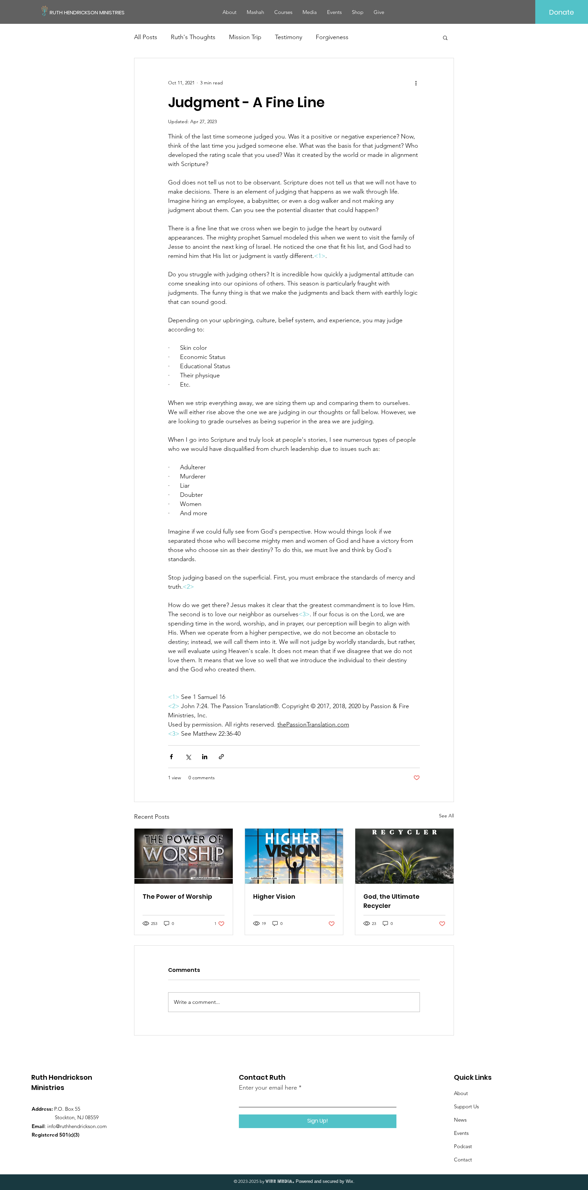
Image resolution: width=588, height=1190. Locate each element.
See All (446, 816)
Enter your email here (268, 1088)
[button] (445, 37)
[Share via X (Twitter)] (188, 756)
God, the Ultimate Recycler (391, 901)
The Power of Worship (177, 896)
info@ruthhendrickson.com (77, 1126)
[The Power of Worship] (183, 856)
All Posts (145, 37)
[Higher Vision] (294, 856)
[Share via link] (221, 756)
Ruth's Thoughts (193, 37)
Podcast (463, 1146)
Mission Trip (245, 37)
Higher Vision (274, 896)
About (461, 1093)
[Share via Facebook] (171, 756)
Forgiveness (332, 37)
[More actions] (416, 83)
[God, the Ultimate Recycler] (404, 856)
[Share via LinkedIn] (204, 756)
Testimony (288, 37)
